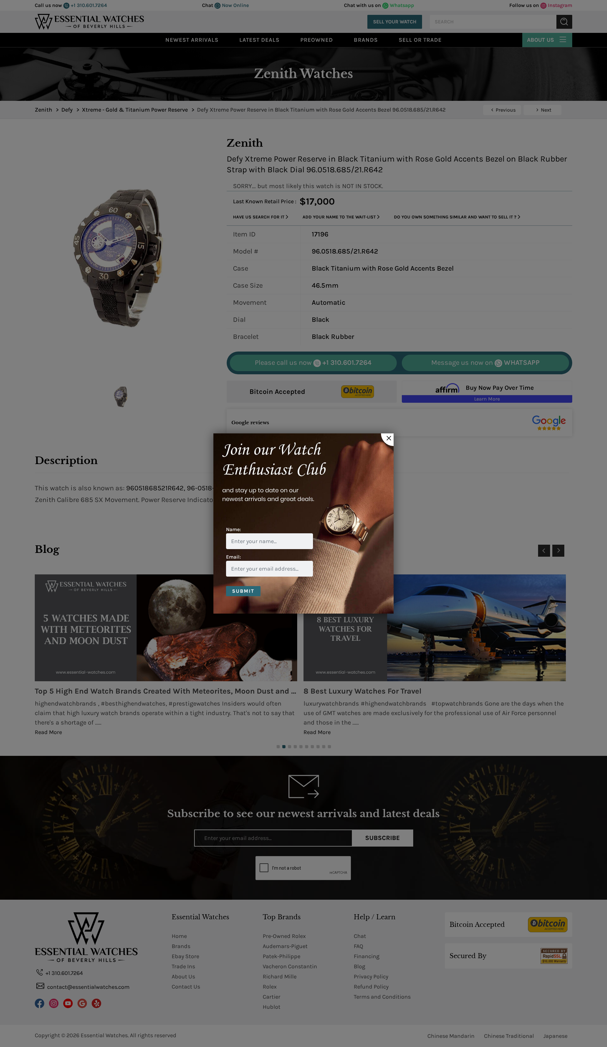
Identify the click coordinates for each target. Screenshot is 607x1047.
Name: (233, 529)
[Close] (387, 439)
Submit (243, 591)
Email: (233, 557)
